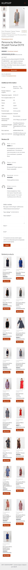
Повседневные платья (12, 34)
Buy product (14, 70)
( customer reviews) (13, 51)
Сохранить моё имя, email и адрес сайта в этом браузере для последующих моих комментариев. (13, 239)
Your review (7, 215)
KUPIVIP (6, 2)
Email (5, 231)
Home (3, 31)
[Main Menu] (24, 3)
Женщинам (7, 31)
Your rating (7, 212)
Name (5, 225)
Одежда (13, 31)
